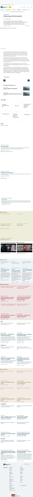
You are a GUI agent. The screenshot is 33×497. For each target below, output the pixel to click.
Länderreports (25, 9)
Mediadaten (9, 4)
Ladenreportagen (7, 9)
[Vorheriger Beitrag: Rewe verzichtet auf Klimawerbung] (4, 80)
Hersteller (10, 474)
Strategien (2, 9)
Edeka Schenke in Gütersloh (21, 253)
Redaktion (21, 473)
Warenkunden (19, 9)
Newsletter (2, 4)
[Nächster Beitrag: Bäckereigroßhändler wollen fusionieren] (29, 80)
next (31, 207)
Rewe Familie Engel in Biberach (5, 253)
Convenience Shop (11, 481)
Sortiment (10, 469)
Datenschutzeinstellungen (23, 485)
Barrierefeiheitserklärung (12, 490)
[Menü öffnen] (31, 7)
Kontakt (12, 4)
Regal (10, 482)
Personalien (10, 470)
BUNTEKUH (10, 480)
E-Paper (6, 4)
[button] (7, 19)
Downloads (21, 477)
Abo (20, 481)
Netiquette (10, 489)
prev (29, 207)
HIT (9, 477)
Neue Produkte (11, 473)
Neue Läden (13, 9)
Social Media (30, 9)
